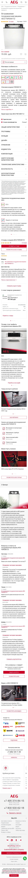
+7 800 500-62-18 (14, 808)
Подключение (5, 822)
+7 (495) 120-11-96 (14, 752)
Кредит (3, 826)
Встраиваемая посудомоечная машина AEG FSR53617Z (13, 558)
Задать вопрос (14, 672)
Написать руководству (14, 853)
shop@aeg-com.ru (14, 846)
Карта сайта (14, 861)
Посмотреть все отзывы (14, 249)
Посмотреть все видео (14, 711)
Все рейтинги (14, 417)
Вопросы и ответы (21, 821)
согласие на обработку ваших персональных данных (14, 870)
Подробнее (14, 740)
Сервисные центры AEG (7, 828)
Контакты (18, 828)
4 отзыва (11, 21)
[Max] (11, 840)
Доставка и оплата (6, 821)
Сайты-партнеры (20, 830)
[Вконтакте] (7, 840)
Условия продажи (6, 824)
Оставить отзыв (14, 246)
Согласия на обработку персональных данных (15, 873)
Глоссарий (18, 824)
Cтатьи (18, 822)
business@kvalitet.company (14, 849)
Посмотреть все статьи (14, 477)
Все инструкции (9, 62)
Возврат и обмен (6, 832)
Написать (14, 757)
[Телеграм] (20, 840)
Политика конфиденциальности (14, 857)
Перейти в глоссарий (14, 382)
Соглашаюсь (14, 875)
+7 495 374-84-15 (14, 801)
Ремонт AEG (4, 830)
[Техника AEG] (14, 2)
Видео (17, 826)
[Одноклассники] (16, 840)
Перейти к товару (8, 315)
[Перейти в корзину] (26, 2)
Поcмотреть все (14, 676)
